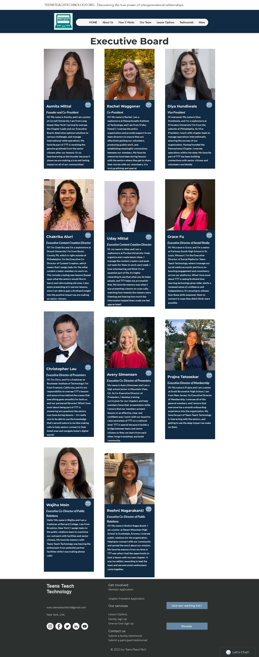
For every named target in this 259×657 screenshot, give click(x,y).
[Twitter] (67, 626)
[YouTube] (84, 626)
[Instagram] (50, 626)
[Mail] (88, 105)
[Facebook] (58, 626)
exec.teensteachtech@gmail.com (66, 607)
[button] (108, 22)
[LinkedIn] (76, 626)
